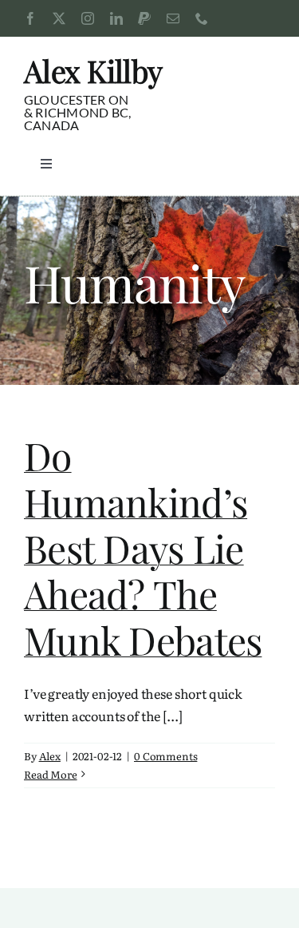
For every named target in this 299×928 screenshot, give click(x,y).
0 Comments (165, 755)
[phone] (201, 18)
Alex (50, 755)
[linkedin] (116, 18)
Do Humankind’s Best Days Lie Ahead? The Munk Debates (143, 547)
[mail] (173, 18)
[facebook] (30, 18)
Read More (50, 774)
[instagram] (87, 18)
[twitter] (59, 18)
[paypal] (144, 18)
